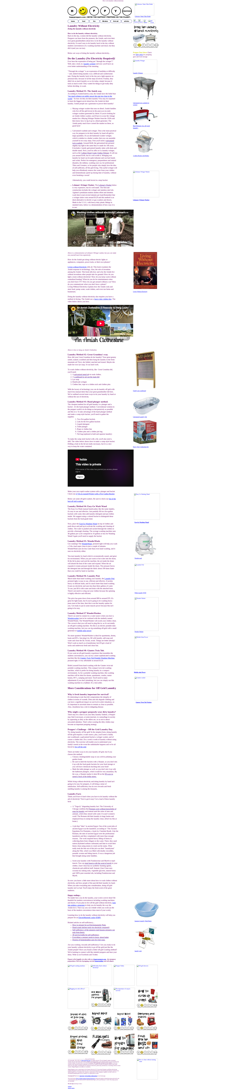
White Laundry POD (140, 593)
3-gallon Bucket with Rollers (141, 156)
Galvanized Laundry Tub (140, 417)
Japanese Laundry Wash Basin (143, 921)
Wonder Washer (139, 631)
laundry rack (138, 951)
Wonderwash (138, 558)
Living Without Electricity (140, 291)
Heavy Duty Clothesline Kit (141, 447)
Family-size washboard (139, 391)
